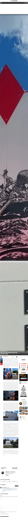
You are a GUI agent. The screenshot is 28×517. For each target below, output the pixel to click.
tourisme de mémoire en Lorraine (14, 426)
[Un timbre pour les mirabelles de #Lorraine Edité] (26, 408)
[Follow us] (24, 3)
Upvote (4, 481)
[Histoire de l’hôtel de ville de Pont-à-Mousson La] (26, 410)
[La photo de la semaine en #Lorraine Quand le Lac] (20, 413)
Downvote (14, 481)
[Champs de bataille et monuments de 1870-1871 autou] (26, 413)
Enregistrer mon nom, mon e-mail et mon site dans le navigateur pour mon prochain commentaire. (8, 512)
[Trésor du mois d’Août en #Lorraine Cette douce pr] (20, 408)
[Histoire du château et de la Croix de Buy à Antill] (23, 408)
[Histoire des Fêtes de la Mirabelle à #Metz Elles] (20, 410)
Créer (23, 396)
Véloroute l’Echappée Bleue (10, 432)
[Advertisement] (14, 9)
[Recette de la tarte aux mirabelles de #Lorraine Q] (23, 413)
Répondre (3, 491)
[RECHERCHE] (25, 3)
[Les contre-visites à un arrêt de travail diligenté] (23, 410)
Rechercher (27, 357)
